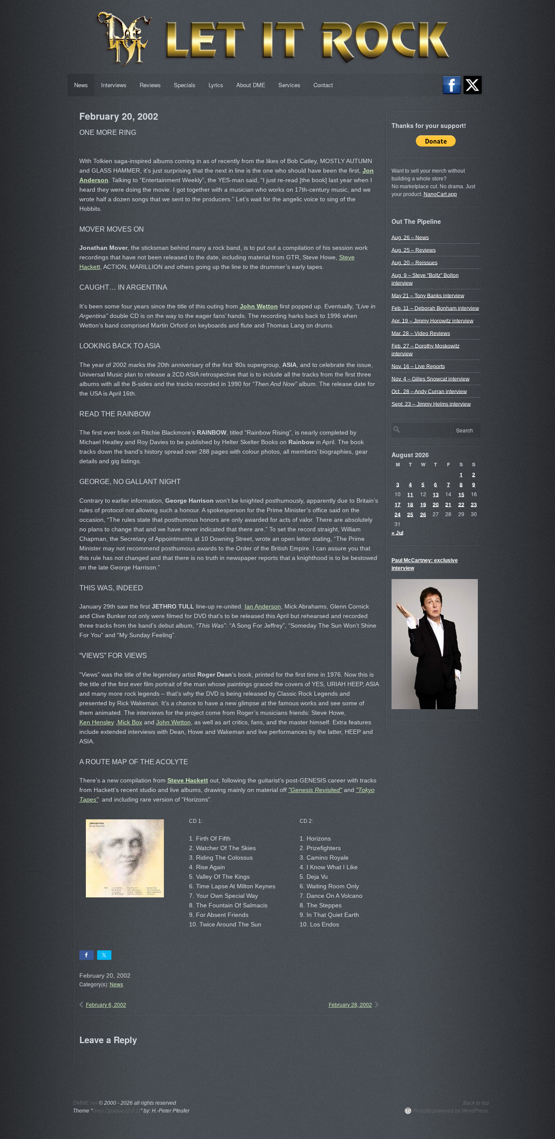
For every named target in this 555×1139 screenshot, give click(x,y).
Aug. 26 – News (410, 237)
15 (461, 494)
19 (423, 504)
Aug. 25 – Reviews (414, 250)
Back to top (476, 1103)
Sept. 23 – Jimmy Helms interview (431, 404)
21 (448, 504)
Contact (323, 85)
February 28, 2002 (350, 1004)
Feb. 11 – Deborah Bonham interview (435, 308)
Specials (185, 85)
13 (436, 494)
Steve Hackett (187, 780)
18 (410, 504)
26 (423, 514)
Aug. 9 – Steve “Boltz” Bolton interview (425, 279)
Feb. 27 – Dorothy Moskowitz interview (426, 350)
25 (410, 514)
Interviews (114, 85)
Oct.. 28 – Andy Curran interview (429, 391)
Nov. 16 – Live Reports (418, 366)
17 (398, 504)
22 (461, 504)
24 (398, 514)
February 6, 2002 (106, 1004)
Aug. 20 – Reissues (414, 262)
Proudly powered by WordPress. (451, 1111)
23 (474, 504)
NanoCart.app (440, 194)
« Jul (397, 533)
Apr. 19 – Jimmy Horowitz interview (432, 320)
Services (289, 85)
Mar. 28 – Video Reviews (421, 333)
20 (436, 504)
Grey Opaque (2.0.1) (116, 1111)
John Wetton (259, 306)
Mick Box (130, 722)
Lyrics (216, 85)
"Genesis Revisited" (315, 789)
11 (410, 494)
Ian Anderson (263, 606)
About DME (250, 85)
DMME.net (85, 1103)
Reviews (150, 85)
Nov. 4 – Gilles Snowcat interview (431, 379)
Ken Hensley (96, 722)
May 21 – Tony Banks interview (428, 295)
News (81, 85)
